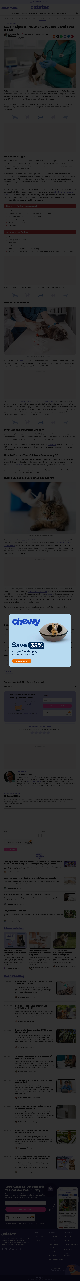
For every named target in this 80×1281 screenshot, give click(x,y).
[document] (40, 640)
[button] (68, 617)
